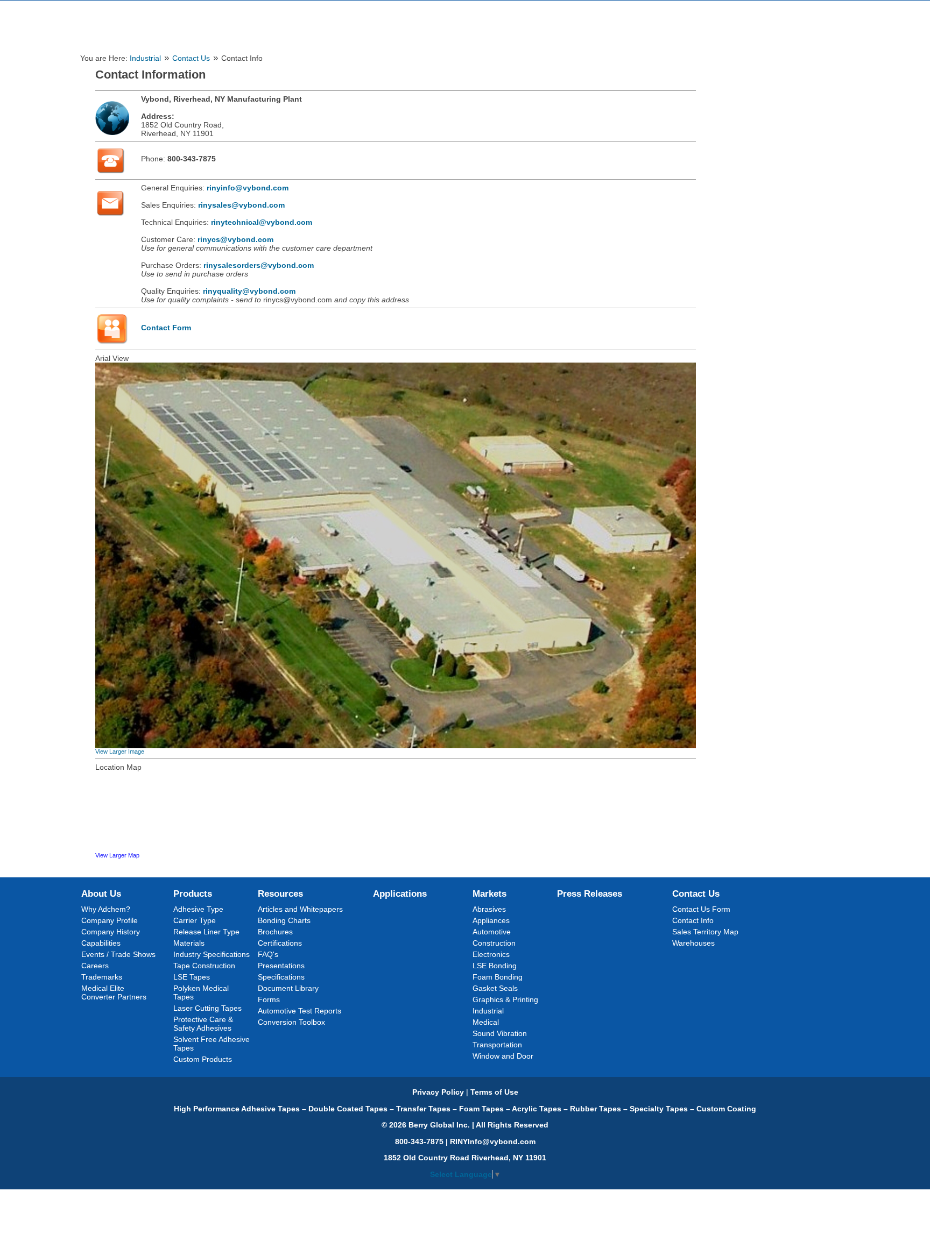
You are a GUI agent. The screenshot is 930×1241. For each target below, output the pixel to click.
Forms (269, 999)
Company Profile (109, 920)
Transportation (497, 1044)
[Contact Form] (112, 343)
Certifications (280, 943)
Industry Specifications (211, 954)
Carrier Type (194, 920)
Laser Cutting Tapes (207, 1008)
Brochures (275, 931)
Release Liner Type (206, 931)
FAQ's (268, 954)
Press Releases (589, 893)
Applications (400, 893)
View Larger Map (117, 855)
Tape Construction (204, 965)
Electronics (491, 954)
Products (192, 893)
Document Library (288, 988)
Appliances (491, 920)
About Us (101, 893)
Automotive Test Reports (299, 1010)
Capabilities (101, 943)
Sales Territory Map (705, 931)
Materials (189, 943)
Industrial (145, 58)
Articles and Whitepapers (300, 909)
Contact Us (191, 58)
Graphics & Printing (505, 999)
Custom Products (202, 1059)
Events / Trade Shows (118, 954)
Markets (489, 893)
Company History (110, 931)
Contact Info (693, 920)
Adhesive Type (198, 909)
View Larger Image (119, 751)
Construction (494, 943)
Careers (95, 965)
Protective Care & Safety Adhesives (203, 1023)
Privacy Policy (438, 1092)
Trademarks (101, 977)
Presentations (281, 965)
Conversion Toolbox (291, 1022)
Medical (486, 1022)
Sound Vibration (500, 1033)
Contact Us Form (701, 909)
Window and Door (503, 1056)
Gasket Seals (495, 988)
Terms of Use (494, 1092)
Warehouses (693, 943)
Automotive (492, 931)
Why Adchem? (105, 909)
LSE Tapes (191, 977)
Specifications (281, 977)
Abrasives (489, 909)
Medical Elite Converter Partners (113, 992)
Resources (280, 893)
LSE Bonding (495, 965)
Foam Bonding (498, 977)
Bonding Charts (284, 920)
